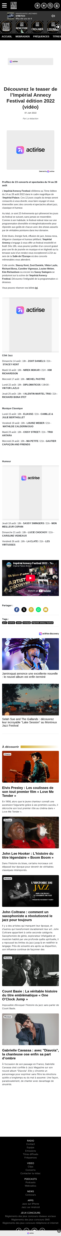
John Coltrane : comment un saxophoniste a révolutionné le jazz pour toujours (27, 916)
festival (11, 623)
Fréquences (41, 36)
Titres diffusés (30, 1154)
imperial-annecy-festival (42, 623)
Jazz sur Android (30, 1207)
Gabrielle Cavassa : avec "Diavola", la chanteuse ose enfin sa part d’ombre (30, 1054)
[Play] (3, 24)
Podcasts (30, 1182)
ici (36, 288)
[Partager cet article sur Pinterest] (30, 611)
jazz (4, 623)
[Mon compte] (57, 5)
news (19, 623)
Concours (30, 1194)
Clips (30, 1166)
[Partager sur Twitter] (23, 611)
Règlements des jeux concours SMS (30, 1219)
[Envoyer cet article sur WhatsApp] (37, 611)
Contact (30, 1144)
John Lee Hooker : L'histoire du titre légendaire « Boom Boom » (27, 855)
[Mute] (53, 16)
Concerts (30, 1170)
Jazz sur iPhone (30, 1203)
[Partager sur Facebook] (16, 611)
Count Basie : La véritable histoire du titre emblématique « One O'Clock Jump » (29, 995)
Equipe (30, 1147)
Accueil (7, 36)
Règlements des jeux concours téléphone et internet (30, 1222)
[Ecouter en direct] (44, 5)
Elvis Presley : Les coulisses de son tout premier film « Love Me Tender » (28, 792)
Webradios (22, 36)
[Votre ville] (37, 5)
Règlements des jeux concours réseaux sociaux (30, 1216)
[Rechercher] (50, 5)
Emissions (30, 1150)
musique (26, 623)
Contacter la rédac (30, 1173)
